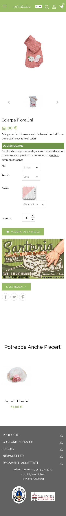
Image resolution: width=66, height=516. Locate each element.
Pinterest (22, 296)
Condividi (5, 296)
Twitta (14, 296)
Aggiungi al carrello (23, 231)
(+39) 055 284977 (42, 469)
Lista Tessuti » (16, 286)
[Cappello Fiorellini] (33, 51)
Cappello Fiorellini (16, 401)
